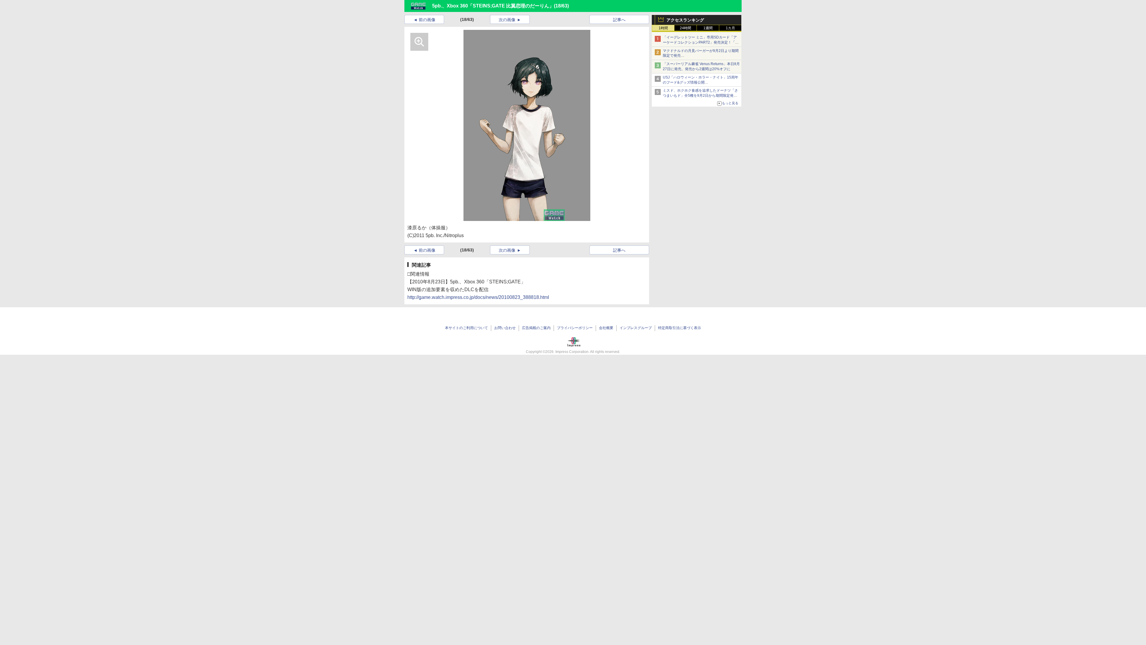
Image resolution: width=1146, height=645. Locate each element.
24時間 (685, 28)
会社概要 (606, 328)
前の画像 (427, 19)
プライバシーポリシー (575, 328)
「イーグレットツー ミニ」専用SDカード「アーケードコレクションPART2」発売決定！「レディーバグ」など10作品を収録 (701, 42)
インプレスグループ (636, 328)
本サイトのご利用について (466, 328)
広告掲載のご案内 (536, 328)
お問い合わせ (505, 328)
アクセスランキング (685, 20)
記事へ (619, 19)
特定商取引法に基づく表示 (679, 328)
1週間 (708, 28)
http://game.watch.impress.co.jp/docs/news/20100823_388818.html (478, 297)
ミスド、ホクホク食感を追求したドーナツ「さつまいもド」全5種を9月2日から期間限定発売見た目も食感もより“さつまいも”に (700, 95)
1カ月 (730, 28)
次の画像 (507, 19)
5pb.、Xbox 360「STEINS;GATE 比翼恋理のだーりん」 (493, 5)
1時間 (663, 28)
